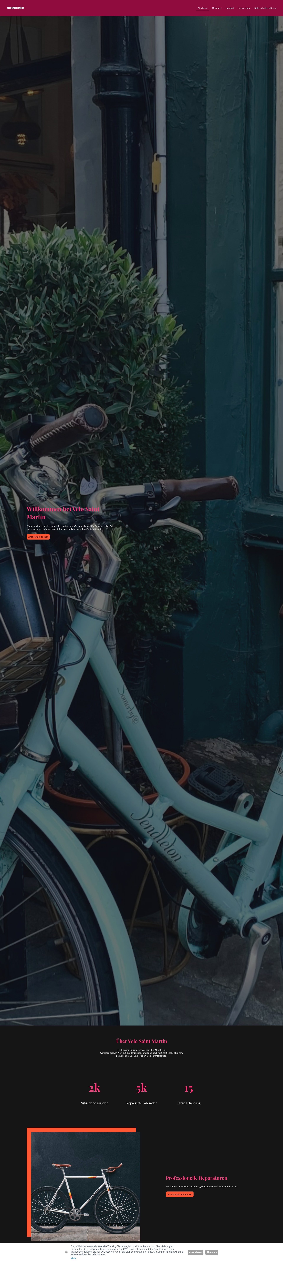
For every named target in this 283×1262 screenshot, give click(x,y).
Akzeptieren (195, 1252)
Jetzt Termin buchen (38, 536)
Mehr (73, 1258)
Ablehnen (212, 1252)
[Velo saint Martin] (26, 12)
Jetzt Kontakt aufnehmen (179, 1194)
